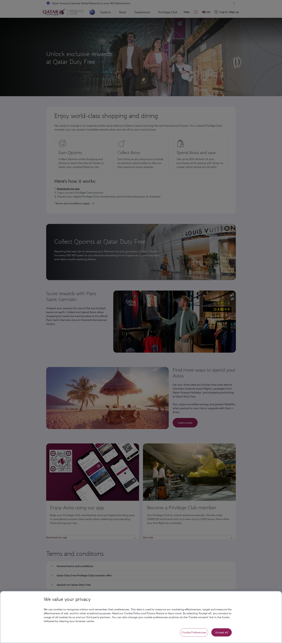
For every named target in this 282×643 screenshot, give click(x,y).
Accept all (221, 632)
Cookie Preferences (194, 632)
